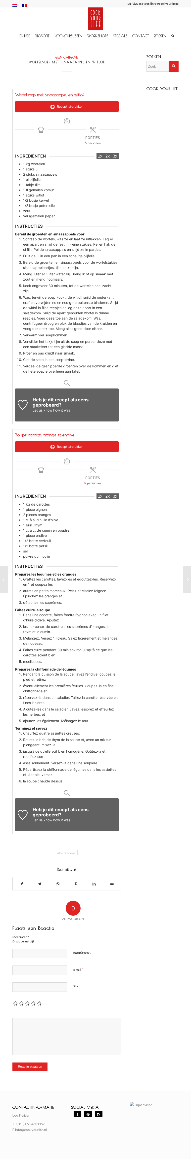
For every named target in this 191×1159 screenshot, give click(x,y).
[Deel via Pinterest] (76, 884)
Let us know (42, 410)
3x (115, 156)
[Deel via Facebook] (22, 884)
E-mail (78, 969)
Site (75, 986)
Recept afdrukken (69, 106)
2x (107, 156)
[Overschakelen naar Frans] (24, 5)
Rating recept (82, 952)
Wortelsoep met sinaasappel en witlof (67, 62)
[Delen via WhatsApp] (58, 884)
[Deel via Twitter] (40, 884)
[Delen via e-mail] (112, 884)
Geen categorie (66, 57)
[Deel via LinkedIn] (94, 884)
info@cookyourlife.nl (165, 3)
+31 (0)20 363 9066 (137, 3)
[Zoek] (171, 36)
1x (100, 156)
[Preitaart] (4, 579)
